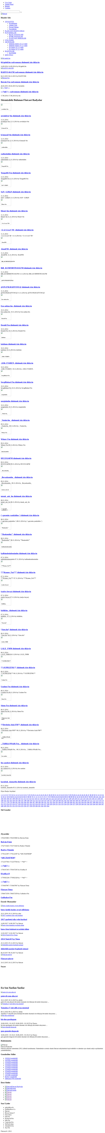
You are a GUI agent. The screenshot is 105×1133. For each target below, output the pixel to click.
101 (97, 797)
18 (29, 795)
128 (70, 799)
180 (13, 802)
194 (53, 802)
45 (84, 795)
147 (22, 800)
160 (59, 800)
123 (55, 799)
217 (16, 804)
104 (2, 799)
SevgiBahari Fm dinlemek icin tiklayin (17, 382)
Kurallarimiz (13, 23)
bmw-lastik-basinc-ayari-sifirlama (15, 910)
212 (2, 804)
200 (71, 802)
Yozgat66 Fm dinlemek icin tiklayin (16, 173)
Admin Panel (9, 4)
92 (77, 797)
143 (10, 800)
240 (82, 804)
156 (48, 800)
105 (5, 799)
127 (67, 799)
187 (33, 802)
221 (28, 804)
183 (22, 802)
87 (67, 797)
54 (103, 795)
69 (30, 797)
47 (88, 795)
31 (55, 795)
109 (16, 799)
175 (102, 800)
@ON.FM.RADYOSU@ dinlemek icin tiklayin (20, 287)
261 (39, 806)
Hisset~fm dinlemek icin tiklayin (14, 211)
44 (82, 795)
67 (26, 797)
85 (63, 797)
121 (50, 799)
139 (101, 799)
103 (103, 797)
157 (51, 800)
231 (56, 804)
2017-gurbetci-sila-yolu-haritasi (14, 919)
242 (88, 804)
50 (94, 795)
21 (35, 795)
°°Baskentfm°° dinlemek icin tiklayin (16, 534)
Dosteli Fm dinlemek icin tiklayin (15, 325)
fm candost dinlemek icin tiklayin (15, 763)
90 (73, 797)
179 (10, 802)
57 (6, 797)
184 (25, 802)
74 (40, 797)
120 (47, 799)
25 (43, 795)
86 (65, 797)
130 (75, 799)
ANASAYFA (9, 21)
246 (99, 804)
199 (68, 802)
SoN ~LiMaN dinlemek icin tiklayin (16, 192)
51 (97, 795)
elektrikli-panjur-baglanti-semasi (14, 949)
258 (31, 806)
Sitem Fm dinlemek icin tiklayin (14, 706)
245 (97, 804)
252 (13, 806)
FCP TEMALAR (10, 33)
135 (90, 799)
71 (34, 797)
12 (17, 795)
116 (36, 799)
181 (16, 802)
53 (101, 795)
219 (22, 804)
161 (62, 800)
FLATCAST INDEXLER (17, 38)
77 (47, 797)
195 (56, 802)
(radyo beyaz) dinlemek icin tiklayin (16, 591)
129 (72, 799)
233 (62, 804)
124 (58, 799)
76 (45, 797)
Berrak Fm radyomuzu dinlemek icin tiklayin (20, 82)
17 (27, 795)
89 (71, 797)
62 (16, 797)
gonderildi (11, 1058)
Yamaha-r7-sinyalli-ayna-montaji (15, 1008)
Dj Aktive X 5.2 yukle (16, 49)
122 (52, 799)
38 (70, 795)
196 (59, 802)
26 (45, 795)
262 (42, 806)
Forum (13, 1088)
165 (74, 800)
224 (36, 804)
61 (14, 797)
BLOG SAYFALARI (16, 34)
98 (90, 797)
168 (82, 800)
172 (94, 800)
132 (81, 799)
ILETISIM (12, 53)
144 (13, 800)
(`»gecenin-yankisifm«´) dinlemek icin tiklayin (20, 515)
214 (8, 804)
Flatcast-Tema (7, 889)
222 (31, 804)
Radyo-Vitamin (7, 850)
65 (22, 797)
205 (85, 802)
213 (5, 804)
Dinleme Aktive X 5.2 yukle (18, 45)
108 (13, 799)
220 (25, 804)
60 (12, 797)
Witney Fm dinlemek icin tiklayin (15, 439)
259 (33, 806)
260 (36, 806)
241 (85, 804)
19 (31, 795)
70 (32, 797)
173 (97, 800)
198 (65, 802)
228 (48, 804)
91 (75, 797)
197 (62, 802)
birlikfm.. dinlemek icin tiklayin (14, 610)
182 (19, 802)
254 (19, 806)
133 (84, 799)
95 (83, 797)
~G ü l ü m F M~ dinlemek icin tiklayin (17, 230)
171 (91, 800)
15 (23, 795)
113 (27, 799)
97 (88, 797)
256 (25, 806)
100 (94, 797)
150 (31, 800)
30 (53, 795)
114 (30, 799)
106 (8, 799)
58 (8, 797)
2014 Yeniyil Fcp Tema (10, 939)
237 (74, 804)
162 (65, 800)
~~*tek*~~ (5, 866)
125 (61, 799)
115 (33, 799)
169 (85, 800)
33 (60, 795)
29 (51, 795)
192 (48, 802)
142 (8, 800)
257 (28, 806)
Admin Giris (13, 25)
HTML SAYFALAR (16, 36)
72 (36, 797)
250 (8, 806)
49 (92, 795)
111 (22, 799)
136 (93, 799)
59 (10, 797)
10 (13, 795)
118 (41, 799)
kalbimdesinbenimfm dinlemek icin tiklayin (19, 553)
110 (19, 799)
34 (62, 795)
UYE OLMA (9, 40)
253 (16, 806)
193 (51, 802)
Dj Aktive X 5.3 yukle (16, 47)
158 (53, 800)
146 (19, 800)
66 (24, 797)
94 (81, 797)
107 (10, 799)
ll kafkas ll (5, 874)
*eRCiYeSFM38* (8, 858)
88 (69, 797)
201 (74, 802)
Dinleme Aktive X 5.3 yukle (18, 44)
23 (39, 795)
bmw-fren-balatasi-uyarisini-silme (15, 929)
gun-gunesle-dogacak (10, 1031)
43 (80, 795)
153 (39, 800)
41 (76, 795)
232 (59, 804)
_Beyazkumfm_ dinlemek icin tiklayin (17, 477)
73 (38, 797)
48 (90, 795)
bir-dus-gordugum (8, 1019)
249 (5, 806)
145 (16, 800)
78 (49, 797)
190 (42, 802)
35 (64, 795)
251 (10, 806)
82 (57, 797)
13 (19, 795)
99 (92, 797)
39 (72, 795)
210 (99, 802)
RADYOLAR (9, 51)
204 (82, 802)
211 (102, 802)
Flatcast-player (7, 959)
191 (45, 802)
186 (31, 802)
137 (95, 799)
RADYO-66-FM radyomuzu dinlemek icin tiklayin (22, 72)
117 (38, 799)
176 (2, 802)
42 (78, 795)
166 (76, 800)
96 (86, 797)
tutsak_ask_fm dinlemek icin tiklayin (16, 496)
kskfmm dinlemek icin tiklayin (13, 344)
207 (91, 802)
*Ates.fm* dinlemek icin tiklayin (14, 629)
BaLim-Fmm (6, 842)
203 (79, 802)
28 (49, 795)
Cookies (7, 8)
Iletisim (7, 6)
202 (76, 802)
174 (99, 800)
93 (79, 797)
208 (94, 802)
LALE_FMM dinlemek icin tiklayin (16, 648)
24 (41, 795)
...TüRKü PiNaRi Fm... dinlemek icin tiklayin (20, 744)
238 (76, 804)
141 (5, 800)
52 (99, 795)
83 (59, 797)
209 (97, 802)
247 (102, 804)
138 (98, 799)
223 (33, 804)
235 (68, 804)
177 (5, 802)
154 (42, 800)
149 (28, 800)
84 (61, 797)
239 (79, 804)
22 (37, 795)
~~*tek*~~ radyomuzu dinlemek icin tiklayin (19, 92)
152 (36, 800)
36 (66, 795)
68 (28, 797)
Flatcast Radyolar (17, 1086)
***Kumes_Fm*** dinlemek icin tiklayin (18, 572)
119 (44, 799)
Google (13, 1090)
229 (51, 804)
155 (45, 800)
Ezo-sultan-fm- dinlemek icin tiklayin (16, 306)
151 (33, 800)
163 (68, 800)
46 (86, 795)
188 (36, 802)
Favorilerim (13, 29)
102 (100, 797)
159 (56, 800)
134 (87, 799)
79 (51, 797)
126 (64, 799)
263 (45, 806)
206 (88, 802)
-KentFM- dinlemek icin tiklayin (14, 249)
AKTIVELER (9, 42)
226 (42, 804)
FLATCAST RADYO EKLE (14, 31)
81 (55, 797)
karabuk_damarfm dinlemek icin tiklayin (18, 782)
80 (53, 797)
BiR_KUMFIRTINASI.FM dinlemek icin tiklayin (21, 268)
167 (79, 800)
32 (58, 795)
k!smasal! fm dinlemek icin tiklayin (15, 135)
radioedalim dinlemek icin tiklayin (15, 154)
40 (74, 795)
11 (14, 795)
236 (71, 804)
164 (71, 800)
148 (25, 800)
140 (2, 800)
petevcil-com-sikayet (9, 996)
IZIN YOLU (9, 55)
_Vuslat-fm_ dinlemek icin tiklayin (15, 420)
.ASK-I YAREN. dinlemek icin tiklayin (17, 363)
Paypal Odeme (14, 27)
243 (91, 804)
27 (47, 795)
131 (78, 799)
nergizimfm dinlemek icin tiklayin (15, 401)
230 (53, 804)
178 (8, 802)
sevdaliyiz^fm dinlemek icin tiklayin (16, 116)
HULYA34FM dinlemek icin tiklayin (16, 458)
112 (24, 799)
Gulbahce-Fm (6, 897)
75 (42, 797)
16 (25, 795)
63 (18, 797)
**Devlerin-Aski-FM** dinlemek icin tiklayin (20, 725)
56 (4, 797)
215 (10, 804)
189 (39, 802)
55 (1, 797)
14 (21, 795)
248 (2, 806)
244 (94, 804)
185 (28, 802)
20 (33, 795)
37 (68, 795)
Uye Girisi (8, 2)
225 (39, 804)
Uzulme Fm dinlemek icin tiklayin (15, 687)
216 (13, 804)
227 (45, 804)
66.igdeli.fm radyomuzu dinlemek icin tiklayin (20, 62)
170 (88, 800)
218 (19, 804)
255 (22, 806)
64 (20, 797)
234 (65, 804)
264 (48, 806)
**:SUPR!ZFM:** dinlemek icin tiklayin (18, 667)
